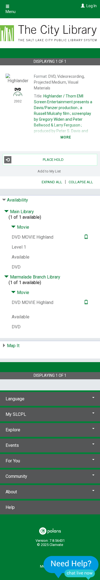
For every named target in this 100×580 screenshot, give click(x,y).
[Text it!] (85, 237)
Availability (17, 200)
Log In (91, 6)
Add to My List (49, 171)
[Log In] (82, 6)
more (66, 137)
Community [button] (16, 476)
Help (10, 507)
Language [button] (15, 398)
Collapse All (81, 182)
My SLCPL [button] (16, 414)
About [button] (11, 491)
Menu (11, 11)
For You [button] (13, 460)
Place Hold (53, 160)
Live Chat (71, 567)
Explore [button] (13, 429)
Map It (13, 345)
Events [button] (12, 445)
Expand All (52, 182)
